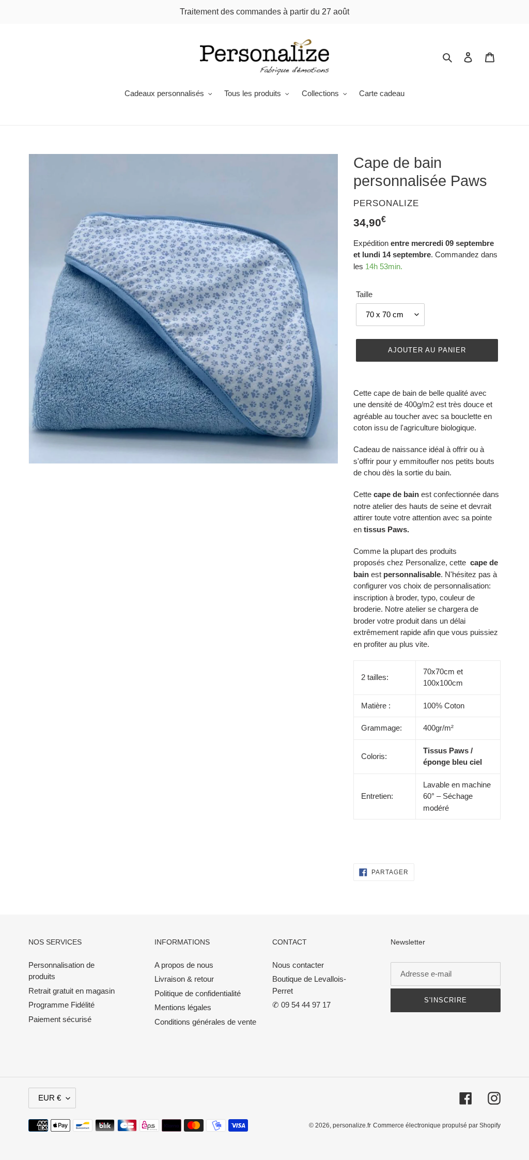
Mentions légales (182, 1007)
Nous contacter (298, 965)
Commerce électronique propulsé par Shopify (437, 1125)
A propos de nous (183, 965)
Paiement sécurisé (59, 1019)
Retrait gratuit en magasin (71, 990)
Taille (364, 294)
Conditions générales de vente (205, 1021)
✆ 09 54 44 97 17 (301, 1004)
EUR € (49, 1097)
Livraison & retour (184, 979)
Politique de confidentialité (197, 993)
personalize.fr (352, 1125)
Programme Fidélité (61, 1004)
